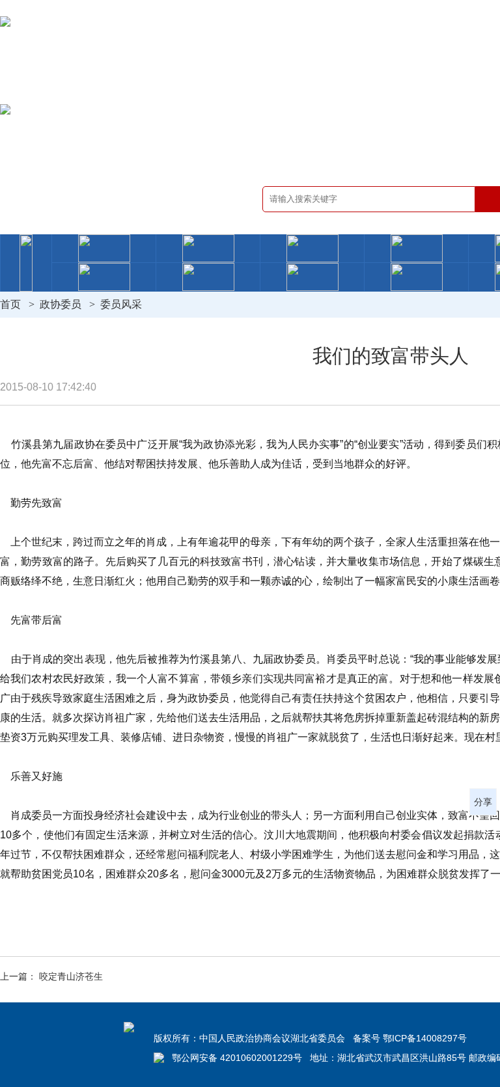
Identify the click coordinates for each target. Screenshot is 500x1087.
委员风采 (121, 304)
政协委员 (60, 304)
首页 (10, 304)
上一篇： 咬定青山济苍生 (51, 976)
